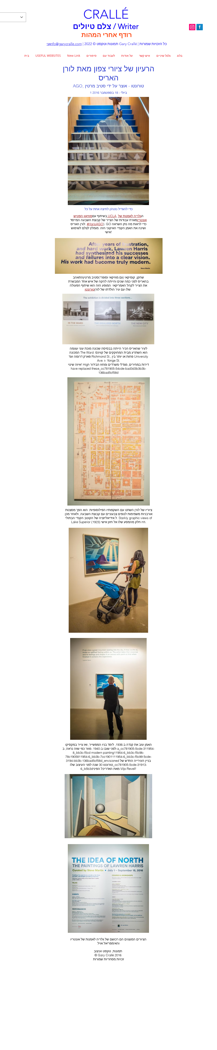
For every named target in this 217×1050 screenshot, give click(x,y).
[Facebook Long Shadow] (199, 27)
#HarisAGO (95, 224)
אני (49, 44)
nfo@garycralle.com (66, 44)
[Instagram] (192, 27)
